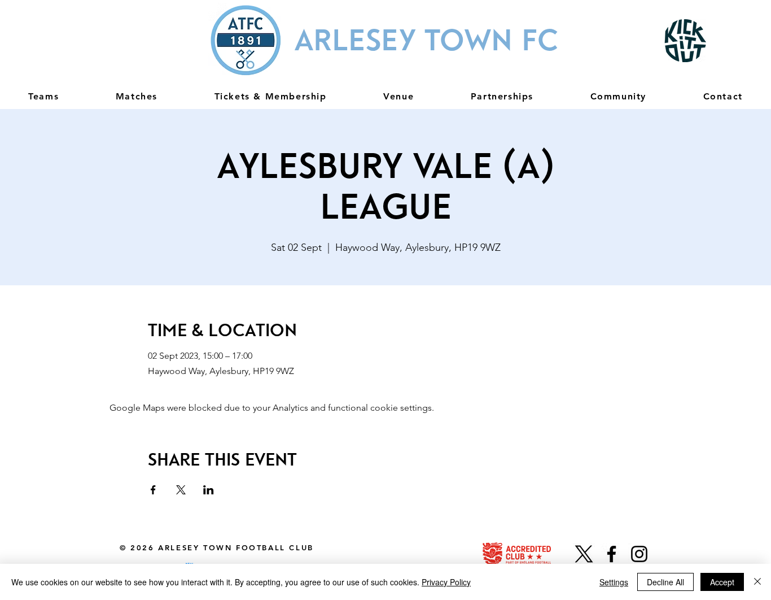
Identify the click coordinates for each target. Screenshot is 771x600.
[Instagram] (639, 554)
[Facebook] (612, 554)
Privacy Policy (446, 582)
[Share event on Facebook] (153, 489)
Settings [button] (613, 582)
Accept (722, 582)
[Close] (757, 582)
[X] (584, 554)
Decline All (665, 582)
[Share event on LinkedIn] (208, 489)
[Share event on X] (181, 489)
